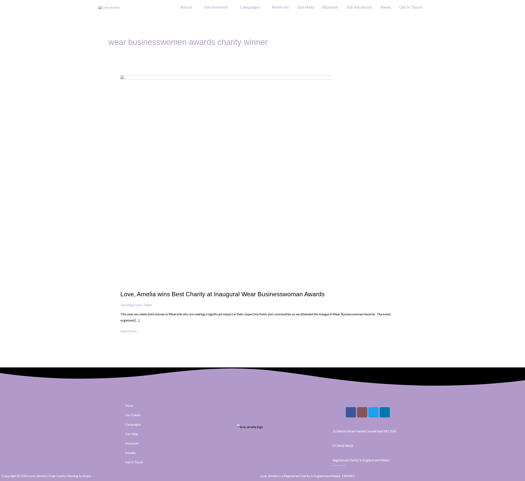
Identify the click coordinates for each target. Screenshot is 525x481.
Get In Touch (410, 7)
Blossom (330, 7)
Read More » (129, 330)
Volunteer (132, 443)
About (186, 7)
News (385, 7)
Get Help (305, 7)
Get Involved (216, 7)
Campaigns (250, 7)
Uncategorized (131, 305)
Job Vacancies (359, 7)
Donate (130, 453)
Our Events (133, 415)
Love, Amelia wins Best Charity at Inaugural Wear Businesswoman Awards (222, 294)
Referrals (280, 7)
